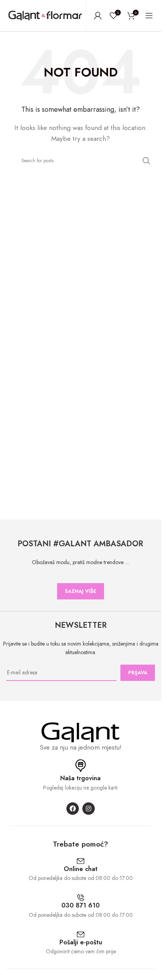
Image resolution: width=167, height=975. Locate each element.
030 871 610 (80, 905)
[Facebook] (72, 808)
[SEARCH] (146, 161)
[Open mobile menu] (149, 15)
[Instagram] (88, 808)
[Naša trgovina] (80, 765)
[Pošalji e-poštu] (80, 934)
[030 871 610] (80, 897)
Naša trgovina (80, 778)
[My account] (98, 15)
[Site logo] (45, 14)
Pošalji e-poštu (80, 942)
